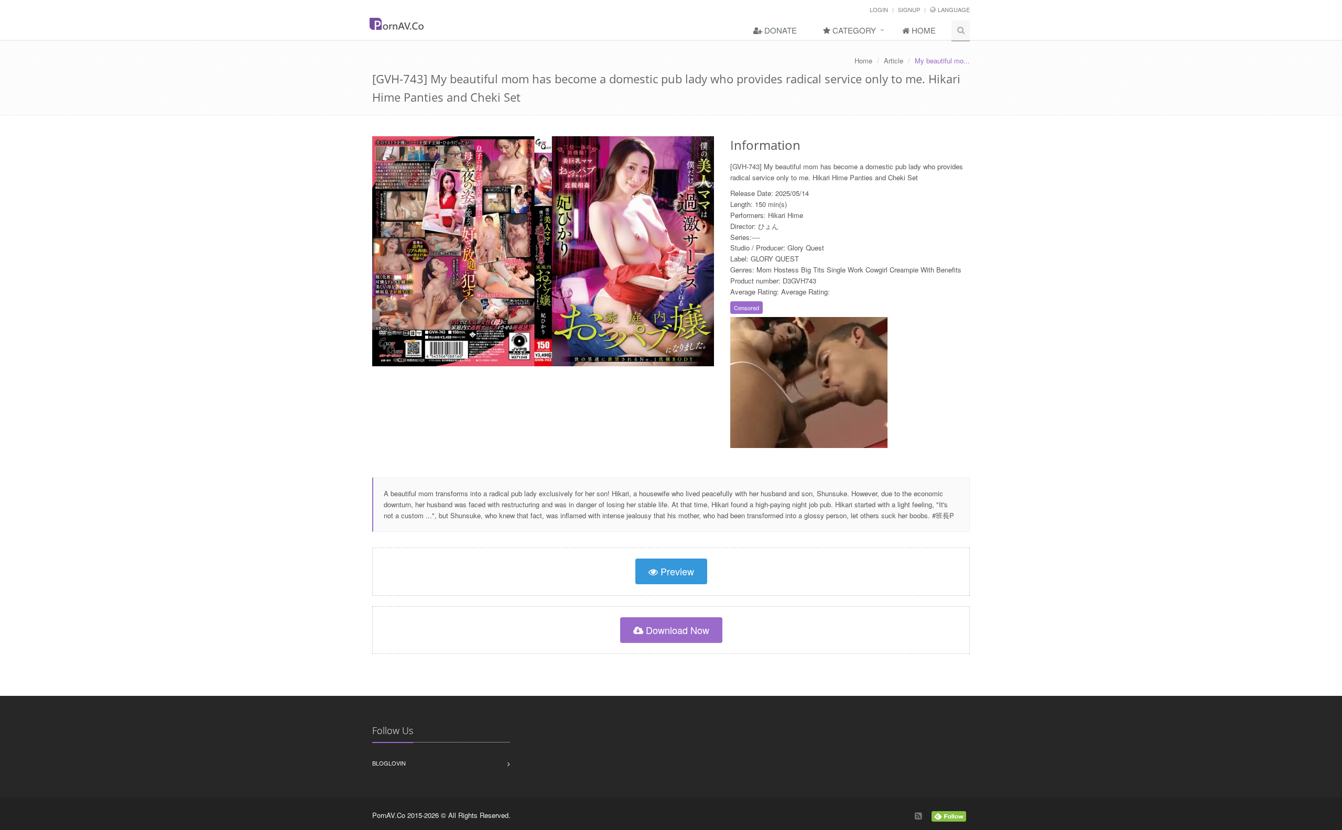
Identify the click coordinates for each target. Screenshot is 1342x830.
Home (923, 30)
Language (954, 9)
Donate (779, 30)
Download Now (676, 630)
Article (893, 60)
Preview (676, 571)
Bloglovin (389, 763)
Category (853, 30)
